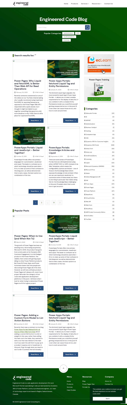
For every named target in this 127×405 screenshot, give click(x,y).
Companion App (91, 134)
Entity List (89, 152)
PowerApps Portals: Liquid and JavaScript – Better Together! (28, 150)
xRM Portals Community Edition (95, 212)
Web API (88, 201)
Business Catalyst (91, 127)
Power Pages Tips (88, 384)
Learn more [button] (96, 393)
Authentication (68, 33)
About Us (108, 381)
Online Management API (93, 177)
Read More (35, 120)
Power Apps (89, 184)
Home (66, 4)
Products (74, 4)
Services (70, 387)
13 (53, 203)
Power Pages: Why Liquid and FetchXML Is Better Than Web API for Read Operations (27, 84)
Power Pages (90, 187)
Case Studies (71, 390)
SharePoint (89, 194)
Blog (83, 381)
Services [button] (84, 4)
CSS (78, 33)
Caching (88, 131)
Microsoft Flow (90, 170)
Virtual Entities (90, 198)
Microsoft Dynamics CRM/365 (95, 166)
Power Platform (90, 191)
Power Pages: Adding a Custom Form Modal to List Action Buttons (28, 318)
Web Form (89, 205)
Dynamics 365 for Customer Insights (97, 141)
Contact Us (108, 4)
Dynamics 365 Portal (92, 145)
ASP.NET (88, 120)
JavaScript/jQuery (69, 37)
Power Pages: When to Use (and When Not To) (28, 237)
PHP (87, 180)
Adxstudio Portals (91, 113)
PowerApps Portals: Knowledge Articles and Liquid (61, 150)
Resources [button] (96, 4)
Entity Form (89, 148)
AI (86, 117)
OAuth (88, 173)
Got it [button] (107, 398)
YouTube (88, 219)
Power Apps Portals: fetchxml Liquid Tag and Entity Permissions (62, 83)
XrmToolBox (89, 216)
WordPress (89, 208)
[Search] (87, 27)
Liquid (87, 163)
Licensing (66, 40)
